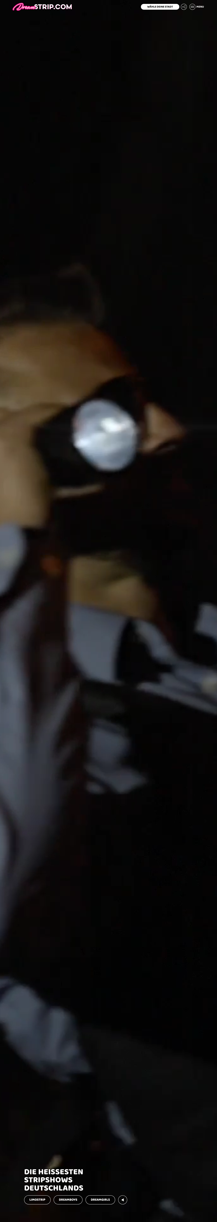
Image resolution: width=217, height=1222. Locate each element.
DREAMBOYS (68, 1199)
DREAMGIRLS (100, 1199)
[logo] (42, 7)
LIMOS (37, 1199)
